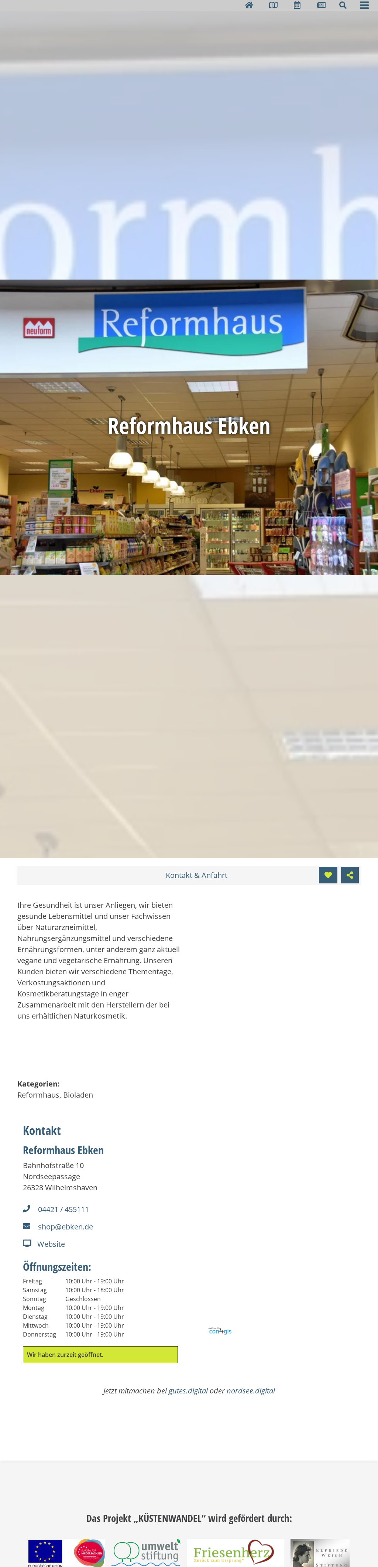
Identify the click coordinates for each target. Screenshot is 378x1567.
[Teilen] (350, 875)
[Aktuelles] (321, 5)
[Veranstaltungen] (297, 5)
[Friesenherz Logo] (235, 1554)
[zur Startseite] (249, 5)
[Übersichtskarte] (273, 5)
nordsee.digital (251, 1391)
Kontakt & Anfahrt (196, 875)
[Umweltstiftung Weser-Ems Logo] (146, 1556)
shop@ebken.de (65, 1227)
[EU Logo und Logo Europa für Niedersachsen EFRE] (66, 1556)
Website (51, 1244)
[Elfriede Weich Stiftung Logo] (320, 1556)
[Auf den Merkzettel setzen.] (328, 875)
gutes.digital (188, 1391)
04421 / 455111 (63, 1209)
